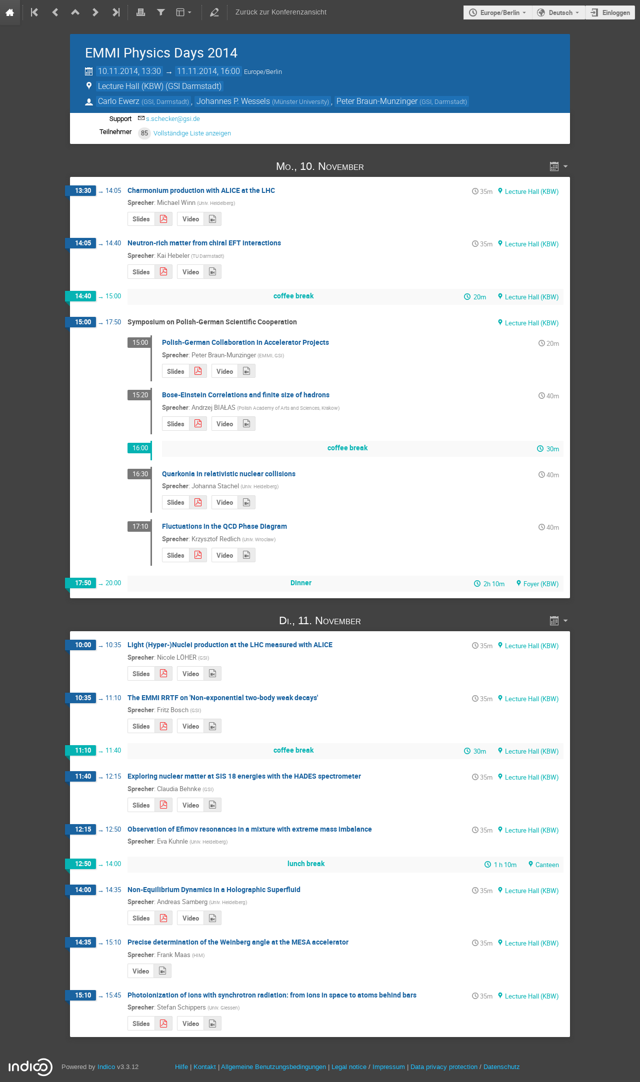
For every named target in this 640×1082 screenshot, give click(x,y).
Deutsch (560, 12)
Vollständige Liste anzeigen (192, 133)
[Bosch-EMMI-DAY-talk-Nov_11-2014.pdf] (163, 726)
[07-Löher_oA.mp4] (213, 673)
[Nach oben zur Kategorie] (76, 12)
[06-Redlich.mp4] (247, 555)
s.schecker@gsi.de (173, 118)
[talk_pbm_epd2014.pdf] (198, 371)
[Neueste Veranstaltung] (115, 12)
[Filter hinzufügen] (160, 12)
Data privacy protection (445, 1067)
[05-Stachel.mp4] (247, 502)
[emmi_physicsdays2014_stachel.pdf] (198, 502)
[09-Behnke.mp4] (213, 805)
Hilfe (181, 1067)
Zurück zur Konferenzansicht (281, 12)
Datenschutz (502, 1067)
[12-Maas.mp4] (163, 971)
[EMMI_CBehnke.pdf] (163, 805)
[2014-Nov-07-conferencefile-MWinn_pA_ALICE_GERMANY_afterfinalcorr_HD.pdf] (163, 219)
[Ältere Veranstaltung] (56, 12)
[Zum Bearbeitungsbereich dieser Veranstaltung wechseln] (214, 12)
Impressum (388, 1067)
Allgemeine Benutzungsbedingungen (273, 1067)
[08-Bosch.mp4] (213, 726)
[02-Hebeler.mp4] (213, 271)
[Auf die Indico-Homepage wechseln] (10, 12)
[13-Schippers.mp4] (213, 1023)
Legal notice (350, 1067)
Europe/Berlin (500, 12)
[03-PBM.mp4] (247, 371)
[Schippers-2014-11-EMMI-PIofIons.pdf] (163, 1023)
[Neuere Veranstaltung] (96, 12)
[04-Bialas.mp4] (247, 423)
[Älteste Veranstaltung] (36, 12)
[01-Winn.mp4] (213, 219)
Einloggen (616, 12)
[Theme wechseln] (184, 12)
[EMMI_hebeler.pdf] (163, 271)
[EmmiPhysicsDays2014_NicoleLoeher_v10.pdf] (163, 673)
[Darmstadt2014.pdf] (198, 423)
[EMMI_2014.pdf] (198, 555)
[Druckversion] (140, 12)
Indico (106, 1067)
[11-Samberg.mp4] (213, 918)
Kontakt (205, 1067)
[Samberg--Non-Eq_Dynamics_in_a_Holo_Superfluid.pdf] (163, 918)
